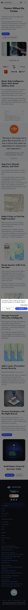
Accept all (21, 308)
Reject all (8, 308)
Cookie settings (24, 305)
